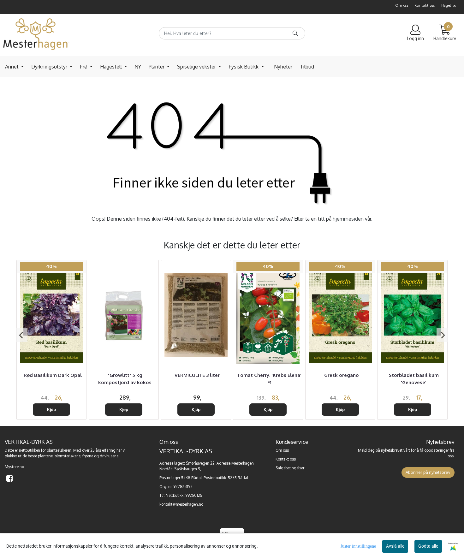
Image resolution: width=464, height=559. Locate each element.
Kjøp (51, 409)
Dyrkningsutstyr (49, 66)
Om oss (401, 5)
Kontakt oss (424, 5)
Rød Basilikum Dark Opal (53, 375)
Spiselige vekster (197, 66)
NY (137, 66)
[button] (21, 335)
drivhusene (109, 456)
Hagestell (111, 66)
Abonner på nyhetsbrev (428, 472)
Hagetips (448, 5)
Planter (157, 66)
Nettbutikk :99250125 (184, 495)
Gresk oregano (341, 375)
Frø (84, 66)
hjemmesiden (348, 219)
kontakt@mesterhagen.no (181, 504)
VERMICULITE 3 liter (197, 375)
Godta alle (428, 546)
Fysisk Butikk (244, 66)
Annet (12, 66)
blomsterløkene (67, 456)
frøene (87, 456)
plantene (45, 456)
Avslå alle (395, 546)
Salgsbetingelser (290, 468)
